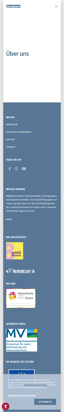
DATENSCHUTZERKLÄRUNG (18, 132)
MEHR (9, 219)
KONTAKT (10, 139)
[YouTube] (23, 168)
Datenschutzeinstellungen (36, 385)
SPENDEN (10, 147)
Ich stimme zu (45, 402)
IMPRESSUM (12, 124)
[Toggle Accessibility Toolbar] (6, 406)
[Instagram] (16, 168)
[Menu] (55, 6)
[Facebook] (9, 168)
